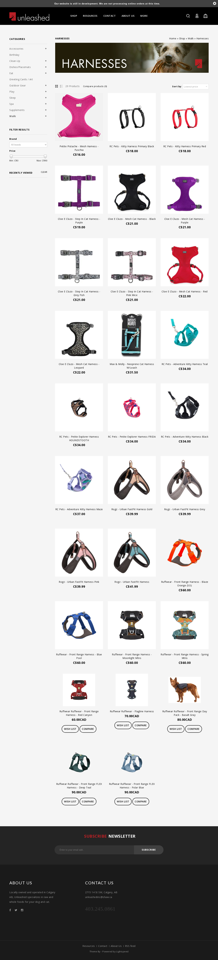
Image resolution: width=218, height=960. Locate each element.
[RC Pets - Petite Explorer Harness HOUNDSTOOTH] (79, 407)
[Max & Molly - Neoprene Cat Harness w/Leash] (132, 335)
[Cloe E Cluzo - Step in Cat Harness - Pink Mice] (132, 262)
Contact (109, 15)
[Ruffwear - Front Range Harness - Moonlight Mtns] (132, 625)
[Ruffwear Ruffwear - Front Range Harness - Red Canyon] (79, 690)
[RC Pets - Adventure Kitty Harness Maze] (79, 480)
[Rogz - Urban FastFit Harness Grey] (185, 480)
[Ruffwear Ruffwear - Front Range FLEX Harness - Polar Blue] (132, 763)
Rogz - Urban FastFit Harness (131, 581)
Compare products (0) (95, 86)
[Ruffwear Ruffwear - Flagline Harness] (132, 690)
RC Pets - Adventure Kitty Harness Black (184, 436)
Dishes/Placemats (20, 67)
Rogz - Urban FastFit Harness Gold (131, 509)
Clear (44, 172)
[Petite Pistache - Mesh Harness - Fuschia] (79, 117)
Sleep (12, 97)
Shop (73, 15)
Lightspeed (122, 951)
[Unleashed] (29, 16)
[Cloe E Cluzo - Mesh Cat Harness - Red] (185, 262)
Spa (11, 103)
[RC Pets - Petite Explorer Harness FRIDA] (132, 407)
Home (172, 38)
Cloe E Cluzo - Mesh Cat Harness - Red (185, 291)
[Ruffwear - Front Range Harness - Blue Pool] (79, 625)
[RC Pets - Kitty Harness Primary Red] (185, 117)
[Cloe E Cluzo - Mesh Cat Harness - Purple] (185, 190)
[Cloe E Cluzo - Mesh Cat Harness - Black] (132, 190)
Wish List (70, 728)
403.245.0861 (100, 909)
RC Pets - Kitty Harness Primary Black (132, 146)
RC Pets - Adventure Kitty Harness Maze (79, 509)
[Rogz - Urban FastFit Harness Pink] (79, 553)
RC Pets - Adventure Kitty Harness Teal (185, 364)
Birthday (14, 54)
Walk (190, 38)
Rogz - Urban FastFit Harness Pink (79, 581)
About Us (128, 15)
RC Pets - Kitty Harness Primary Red (184, 146)
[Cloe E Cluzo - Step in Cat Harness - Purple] (79, 190)
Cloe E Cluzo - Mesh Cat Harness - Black (132, 218)
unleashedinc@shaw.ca (98, 897)
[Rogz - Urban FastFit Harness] (132, 553)
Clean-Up (14, 61)
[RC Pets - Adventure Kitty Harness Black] (185, 407)
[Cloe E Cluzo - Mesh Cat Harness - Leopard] (79, 335)
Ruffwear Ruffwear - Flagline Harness (132, 711)
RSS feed (130, 946)
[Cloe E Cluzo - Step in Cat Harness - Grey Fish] (79, 262)
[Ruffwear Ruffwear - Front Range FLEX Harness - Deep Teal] (79, 763)
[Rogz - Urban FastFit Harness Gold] (132, 480)
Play (11, 91)
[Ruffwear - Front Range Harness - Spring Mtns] (185, 625)
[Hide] (214, 3)
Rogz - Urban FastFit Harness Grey (184, 509)
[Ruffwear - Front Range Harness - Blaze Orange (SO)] (185, 553)
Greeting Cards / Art (21, 79)
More (144, 15)
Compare (88, 728)
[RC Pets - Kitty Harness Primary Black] (132, 117)
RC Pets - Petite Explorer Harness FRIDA (132, 436)
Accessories (16, 48)
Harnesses (202, 38)
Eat (11, 73)
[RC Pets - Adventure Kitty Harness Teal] (185, 335)
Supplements (17, 110)
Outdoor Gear (17, 85)
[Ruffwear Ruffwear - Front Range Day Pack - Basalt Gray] (185, 690)
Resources (90, 15)
